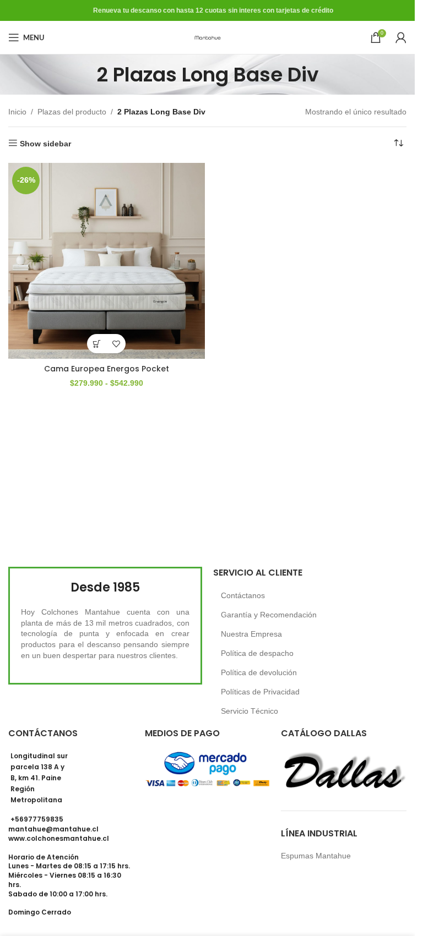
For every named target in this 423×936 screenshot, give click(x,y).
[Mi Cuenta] (401, 37)
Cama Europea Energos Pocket (106, 368)
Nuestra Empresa (251, 634)
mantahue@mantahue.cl (53, 829)
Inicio (17, 111)
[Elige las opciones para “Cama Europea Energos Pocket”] (96, 343)
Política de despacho (257, 653)
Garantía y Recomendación (269, 614)
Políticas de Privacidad (260, 691)
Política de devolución (259, 672)
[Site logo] (207, 36)
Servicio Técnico (249, 711)
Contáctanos (243, 595)
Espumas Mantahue (316, 855)
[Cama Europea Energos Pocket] (106, 261)
